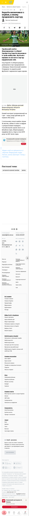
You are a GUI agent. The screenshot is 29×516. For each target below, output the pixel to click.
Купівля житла (8, 412)
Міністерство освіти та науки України (14, 393)
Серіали (7, 386)
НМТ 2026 (7, 398)
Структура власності (21, 279)
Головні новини (9, 298)
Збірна (3, 6)
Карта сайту (19, 284)
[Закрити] (26, 500)
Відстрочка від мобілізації (11, 347)
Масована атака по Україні (12, 326)
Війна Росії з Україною (12, 315)
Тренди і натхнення (10, 414)
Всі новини (8, 296)
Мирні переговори (9, 321)
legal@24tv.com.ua (20, 493)
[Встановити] (14, 504)
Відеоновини (8, 305)
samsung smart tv (17, 467)
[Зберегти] (25, 27)
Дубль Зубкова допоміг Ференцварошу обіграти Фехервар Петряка (13, 107)
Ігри (17, 287)
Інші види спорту (9, 431)
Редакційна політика (7, 264)
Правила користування (5, 276)
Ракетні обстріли (9, 317)
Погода (6, 309)
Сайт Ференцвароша (14, 23)
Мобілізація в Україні (11, 336)
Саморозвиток (8, 400)
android (6, 463)
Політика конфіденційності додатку (20, 260)
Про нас (4, 259)
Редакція (4, 261)
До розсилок (10, 452)
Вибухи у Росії (8, 328)
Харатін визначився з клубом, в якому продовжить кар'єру (24, 6)
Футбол (7, 424)
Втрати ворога (8, 330)
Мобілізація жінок (9, 342)
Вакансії (18, 276)
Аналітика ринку (9, 410)
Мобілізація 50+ (9, 340)
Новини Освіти (9, 391)
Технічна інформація (21, 271)
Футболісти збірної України (14, 6)
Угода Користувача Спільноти (20, 264)
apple (17, 463)
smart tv (6, 467)
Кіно (6, 375)
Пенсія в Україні (9, 369)
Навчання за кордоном (11, 402)
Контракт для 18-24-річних (12, 344)
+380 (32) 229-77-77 (11, 492)
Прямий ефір (8, 303)
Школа (6, 396)
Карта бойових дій (9, 319)
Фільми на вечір (9, 381)
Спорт (6, 420)
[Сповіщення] (27, 2)
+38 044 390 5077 (20, 235)
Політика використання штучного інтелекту (7, 283)
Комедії (7, 384)
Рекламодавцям (6, 272)
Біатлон (7, 428)
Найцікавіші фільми (10, 377)
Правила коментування (19, 268)
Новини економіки (10, 356)
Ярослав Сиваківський (11, 20)
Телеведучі (4, 269)
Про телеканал (5, 267)
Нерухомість (8, 408)
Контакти (18, 274)
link (16, 241)
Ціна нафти (8, 358)
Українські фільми (9, 379)
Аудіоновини (8, 307)
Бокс (6, 422)
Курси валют (8, 360)
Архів (17, 282)
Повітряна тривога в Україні (12, 324)
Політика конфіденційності (6, 280)
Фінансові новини (9, 363)
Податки (7, 367)
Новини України (9, 300)
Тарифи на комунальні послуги (13, 365)
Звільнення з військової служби (13, 338)
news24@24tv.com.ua (7, 235)
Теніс (6, 426)
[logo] (10, 2)
